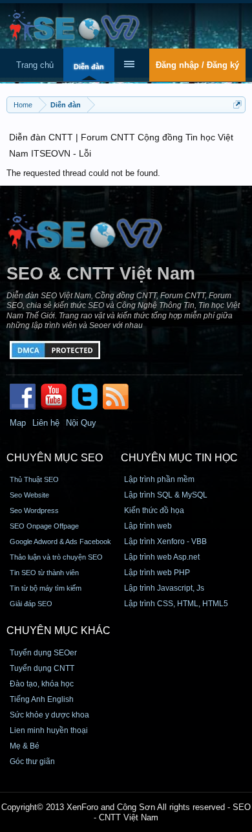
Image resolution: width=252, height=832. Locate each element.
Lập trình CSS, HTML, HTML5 (176, 603)
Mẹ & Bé (24, 745)
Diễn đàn (89, 67)
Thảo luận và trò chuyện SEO (56, 557)
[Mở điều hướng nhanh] (237, 104)
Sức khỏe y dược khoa (49, 714)
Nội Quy (81, 423)
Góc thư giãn (32, 761)
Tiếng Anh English (42, 699)
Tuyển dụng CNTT (42, 668)
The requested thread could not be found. (83, 173)
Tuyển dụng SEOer (43, 652)
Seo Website (29, 495)
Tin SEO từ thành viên (44, 572)
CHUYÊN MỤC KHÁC (58, 630)
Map (18, 423)
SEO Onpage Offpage (44, 526)
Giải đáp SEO (31, 604)
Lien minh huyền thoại (49, 730)
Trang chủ (35, 65)
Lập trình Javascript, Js (164, 588)
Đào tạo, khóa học (42, 683)
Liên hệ (45, 423)
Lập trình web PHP (157, 572)
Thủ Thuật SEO (34, 479)
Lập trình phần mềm (159, 479)
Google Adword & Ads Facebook (60, 541)
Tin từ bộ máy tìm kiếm (45, 588)
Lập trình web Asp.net (162, 557)
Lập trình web (148, 526)
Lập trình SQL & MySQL (165, 494)
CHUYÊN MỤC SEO (54, 457)
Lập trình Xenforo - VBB (165, 541)
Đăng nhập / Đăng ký (197, 65)
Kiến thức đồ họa (154, 510)
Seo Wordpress (34, 510)
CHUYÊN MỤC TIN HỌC (179, 457)
